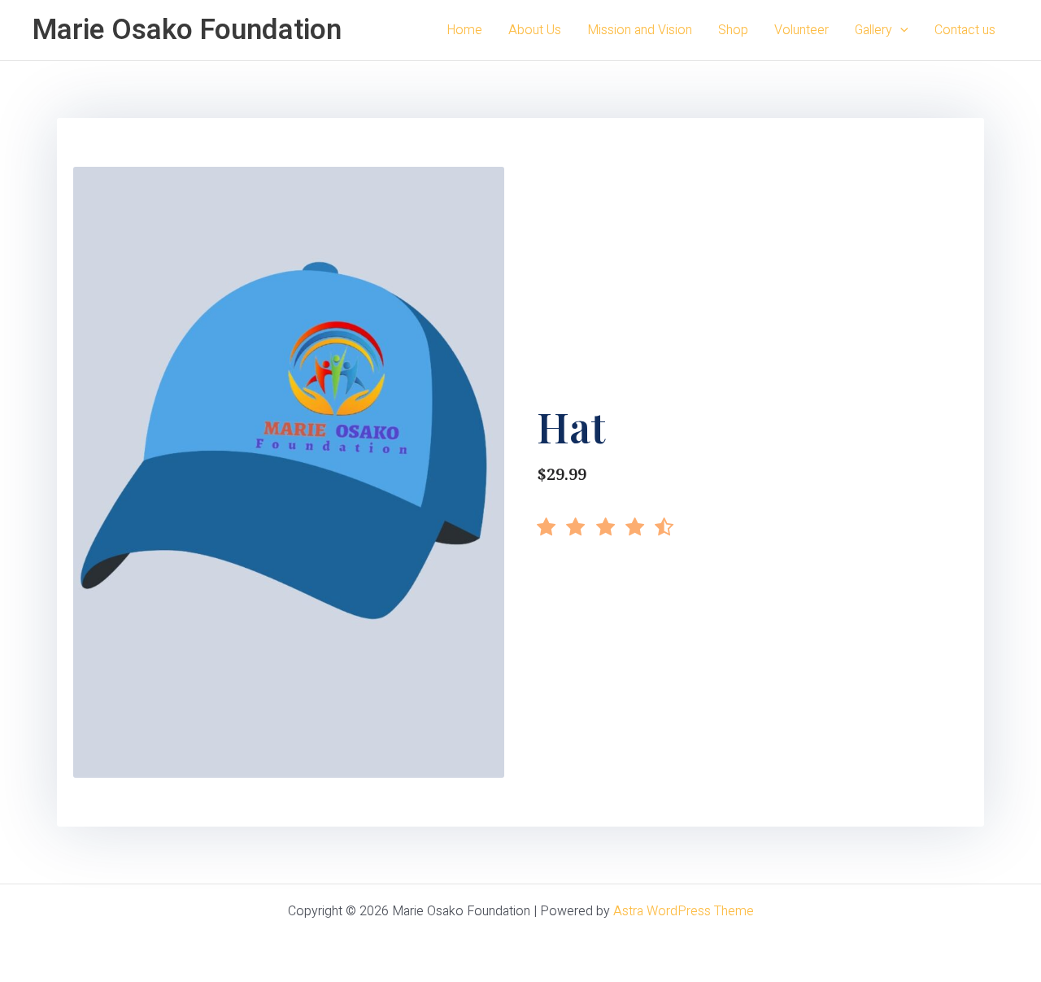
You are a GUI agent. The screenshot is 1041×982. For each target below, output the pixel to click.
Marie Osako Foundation (187, 30)
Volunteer (801, 30)
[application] (900, 30)
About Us (534, 30)
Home (464, 30)
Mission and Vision (639, 30)
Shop (733, 30)
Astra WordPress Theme (683, 911)
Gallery (873, 30)
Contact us (964, 30)
